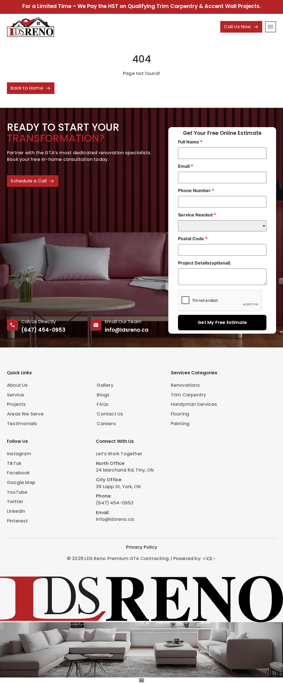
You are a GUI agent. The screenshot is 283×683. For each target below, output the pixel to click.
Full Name (190, 142)
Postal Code (193, 238)
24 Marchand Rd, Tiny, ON (125, 470)
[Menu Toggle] (141, 680)
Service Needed (197, 215)
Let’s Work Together (119, 454)
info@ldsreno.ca (126, 330)
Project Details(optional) (204, 263)
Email (185, 166)
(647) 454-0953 (43, 330)
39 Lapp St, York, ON (118, 486)
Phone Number (196, 190)
